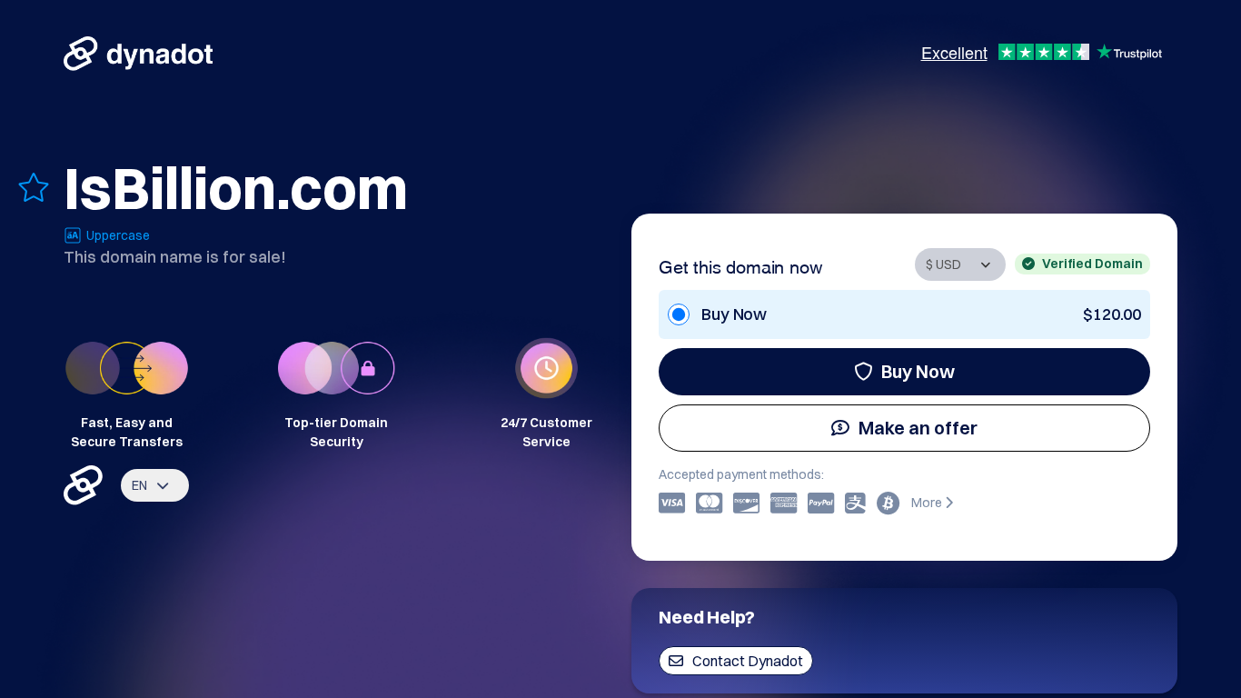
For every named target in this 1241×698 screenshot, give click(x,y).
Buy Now (918, 371)
